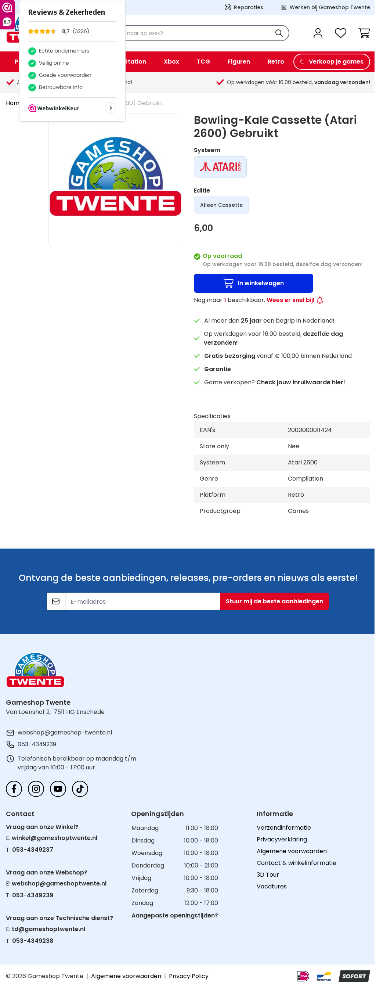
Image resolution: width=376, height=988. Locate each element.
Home (14, 103)
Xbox (171, 61)
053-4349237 (32, 849)
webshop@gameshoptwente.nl (59, 883)
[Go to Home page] (35, 670)
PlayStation (128, 61)
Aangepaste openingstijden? (174, 915)
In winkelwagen (261, 283)
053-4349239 (37, 744)
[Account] (318, 33)
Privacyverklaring (282, 839)
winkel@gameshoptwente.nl (54, 838)
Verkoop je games (336, 61)
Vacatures (272, 886)
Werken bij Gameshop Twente (330, 7)
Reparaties (248, 7)
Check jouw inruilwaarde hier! (300, 382)
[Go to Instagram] (36, 789)
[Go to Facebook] (14, 789)
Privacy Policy (189, 976)
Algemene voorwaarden (292, 851)
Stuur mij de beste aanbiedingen (274, 601)
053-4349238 (32, 941)
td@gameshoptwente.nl (48, 929)
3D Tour (268, 874)
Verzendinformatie (284, 827)
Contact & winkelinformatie (296, 863)
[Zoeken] (279, 33)
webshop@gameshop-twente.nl (65, 732)
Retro (276, 61)
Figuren (239, 61)
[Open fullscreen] (115, 180)
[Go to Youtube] (58, 789)
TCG (203, 61)
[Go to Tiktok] (80, 789)
